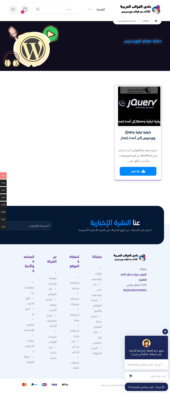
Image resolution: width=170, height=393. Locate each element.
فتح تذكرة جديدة (53, 352)
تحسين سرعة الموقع (96, 321)
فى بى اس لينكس (75, 346)
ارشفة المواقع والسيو (96, 305)
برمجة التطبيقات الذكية (51, 320)
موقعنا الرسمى (52, 280)
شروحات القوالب (52, 339)
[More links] (90, 9)
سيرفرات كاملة (74, 365)
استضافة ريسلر (74, 317)
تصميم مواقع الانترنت (51, 304)
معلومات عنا (29, 290)
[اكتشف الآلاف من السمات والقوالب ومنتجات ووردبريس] (141, 9)
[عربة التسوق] (25, 9)
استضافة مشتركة (74, 301)
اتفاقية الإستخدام (29, 327)
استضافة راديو (74, 333)
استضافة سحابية (74, 285)
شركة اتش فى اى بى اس (113, 385)
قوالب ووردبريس (96, 276)
